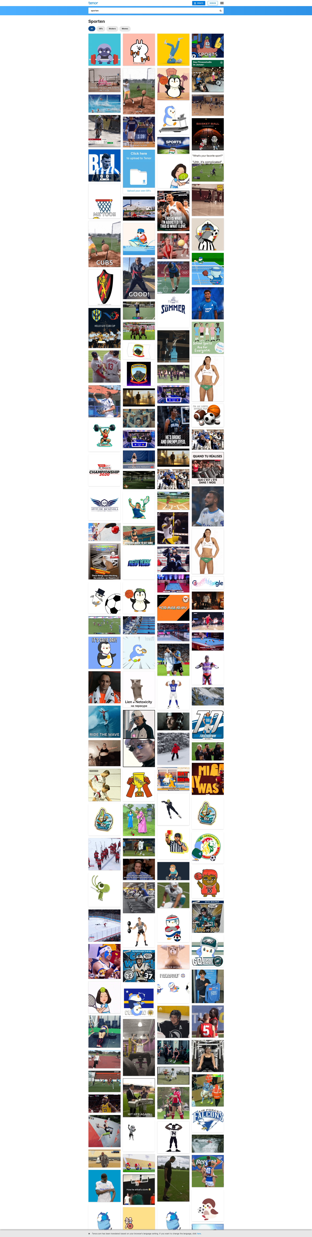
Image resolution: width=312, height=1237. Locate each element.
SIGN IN (213, 3)
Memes (125, 29)
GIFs (101, 29)
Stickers (112, 29)
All (92, 29)
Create (200, 3)
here (199, 1233)
